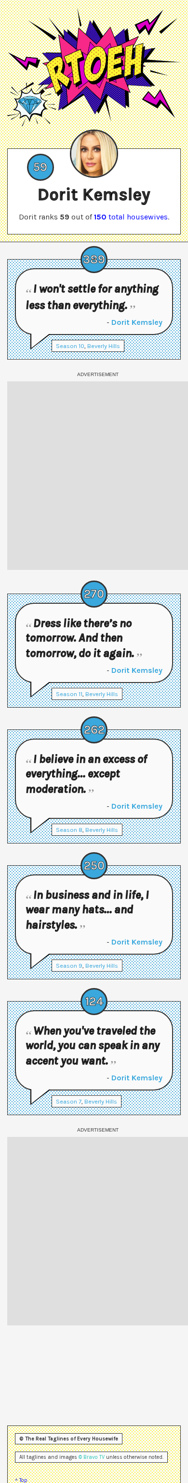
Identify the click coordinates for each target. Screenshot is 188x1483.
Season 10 (70, 345)
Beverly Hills (103, 345)
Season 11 (69, 694)
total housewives (131, 216)
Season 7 (68, 1101)
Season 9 (69, 965)
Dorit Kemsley (136, 322)
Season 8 (69, 829)
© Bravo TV (92, 1457)
